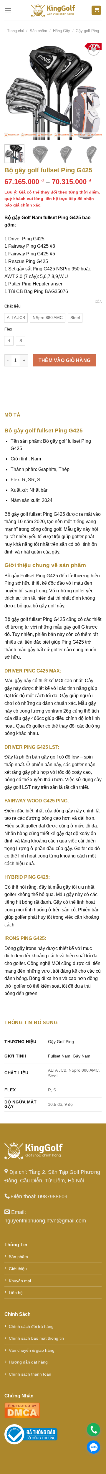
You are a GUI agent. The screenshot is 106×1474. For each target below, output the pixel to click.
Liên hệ (16, 1292)
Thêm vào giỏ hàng (65, 360)
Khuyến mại (20, 1280)
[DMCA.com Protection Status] (22, 1409)
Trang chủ (15, 31)
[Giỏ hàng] (96, 10)
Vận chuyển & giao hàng (31, 1350)
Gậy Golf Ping (61, 1041)
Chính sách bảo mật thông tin (36, 1338)
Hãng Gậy (61, 31)
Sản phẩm (38, 31)
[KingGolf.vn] (53, 10)
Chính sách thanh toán (30, 1374)
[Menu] (7, 10)
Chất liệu (12, 306)
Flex (8, 329)
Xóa (98, 301)
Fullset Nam (59, 1056)
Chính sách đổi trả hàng (31, 1326)
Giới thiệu (18, 1268)
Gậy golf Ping (87, 31)
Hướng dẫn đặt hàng (28, 1362)
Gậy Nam (81, 1056)
